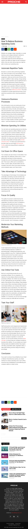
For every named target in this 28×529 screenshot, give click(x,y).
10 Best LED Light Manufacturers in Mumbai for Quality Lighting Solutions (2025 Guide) (17, 475)
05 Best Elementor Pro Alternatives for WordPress (16, 454)
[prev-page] (2, 434)
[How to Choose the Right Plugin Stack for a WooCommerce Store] (4, 414)
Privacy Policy (18, 523)
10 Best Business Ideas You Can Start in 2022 (17, 467)
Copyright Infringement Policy (14, 525)
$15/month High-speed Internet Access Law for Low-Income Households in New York (17, 448)
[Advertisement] (14, 21)
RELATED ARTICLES (6, 409)
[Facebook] (2, 49)
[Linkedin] (12, 49)
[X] (5, 49)
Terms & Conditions (10, 523)
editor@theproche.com (17, 512)
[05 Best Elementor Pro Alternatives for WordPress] (4, 455)
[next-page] (4, 434)
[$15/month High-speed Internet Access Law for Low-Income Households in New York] (4, 449)
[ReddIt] (15, 49)
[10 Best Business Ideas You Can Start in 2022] (4, 469)
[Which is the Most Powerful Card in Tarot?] (4, 421)
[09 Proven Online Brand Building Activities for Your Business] (4, 462)
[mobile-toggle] (2, 2)
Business (6, 36)
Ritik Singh (5, 46)
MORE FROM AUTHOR (16, 409)
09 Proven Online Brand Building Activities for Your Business (17, 461)
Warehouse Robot (16, 89)
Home (2, 36)
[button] (26, 2)
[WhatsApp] (9, 49)
